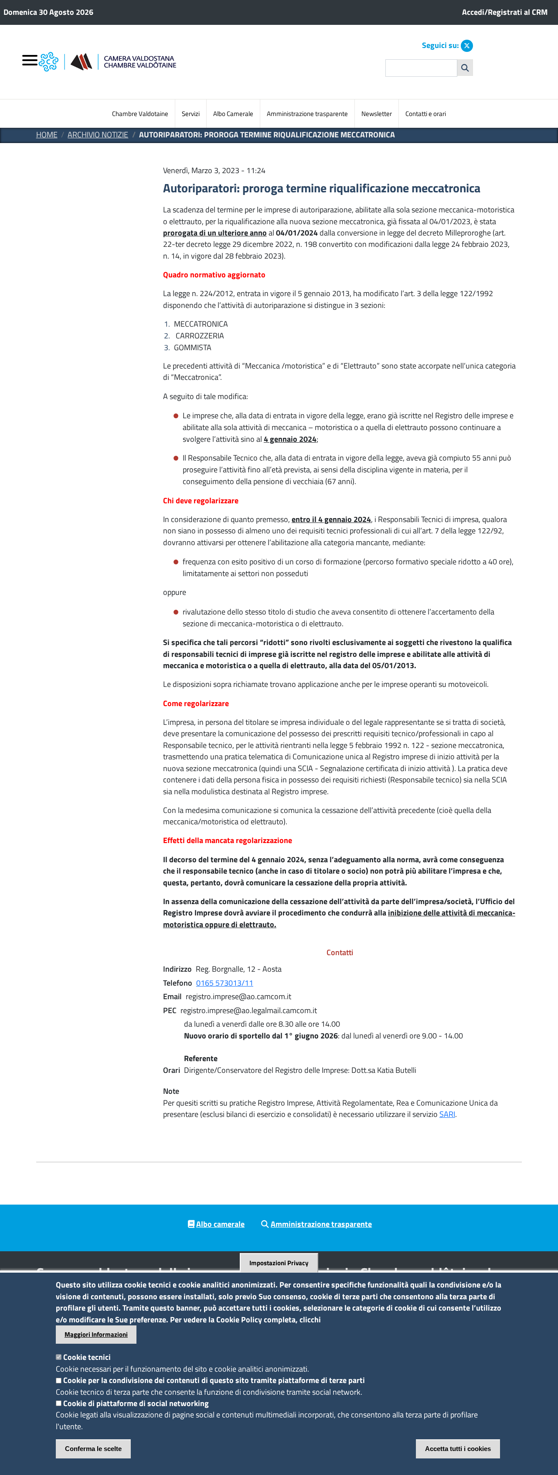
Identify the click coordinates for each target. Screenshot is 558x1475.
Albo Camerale (233, 114)
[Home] (144, 62)
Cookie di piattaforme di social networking (136, 1403)
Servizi (191, 114)
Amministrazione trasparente (307, 114)
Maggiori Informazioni (96, 1334)
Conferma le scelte (93, 1448)
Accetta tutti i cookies (458, 1448)
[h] (465, 67)
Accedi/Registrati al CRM (505, 12)
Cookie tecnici (87, 1357)
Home (47, 134)
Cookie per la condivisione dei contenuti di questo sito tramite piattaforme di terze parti (214, 1380)
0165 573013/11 (224, 983)
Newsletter (376, 114)
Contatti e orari (425, 114)
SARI (447, 1114)
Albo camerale (220, 1224)
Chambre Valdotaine (140, 114)
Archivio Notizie (98, 134)
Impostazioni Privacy (279, 1263)
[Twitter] (467, 46)
